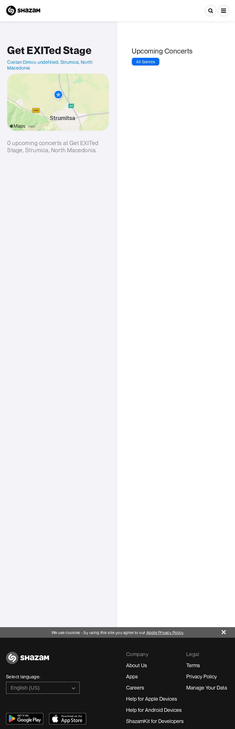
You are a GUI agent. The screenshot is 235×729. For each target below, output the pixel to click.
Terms (193, 665)
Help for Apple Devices (151, 699)
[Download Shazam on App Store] (67, 718)
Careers (135, 687)
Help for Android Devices (154, 710)
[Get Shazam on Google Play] (24, 718)
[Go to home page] (27, 661)
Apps (132, 676)
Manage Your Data (206, 687)
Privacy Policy (201, 676)
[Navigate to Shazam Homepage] (23, 10)
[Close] (228, 631)
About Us (136, 665)
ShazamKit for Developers (155, 721)
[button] (223, 10)
